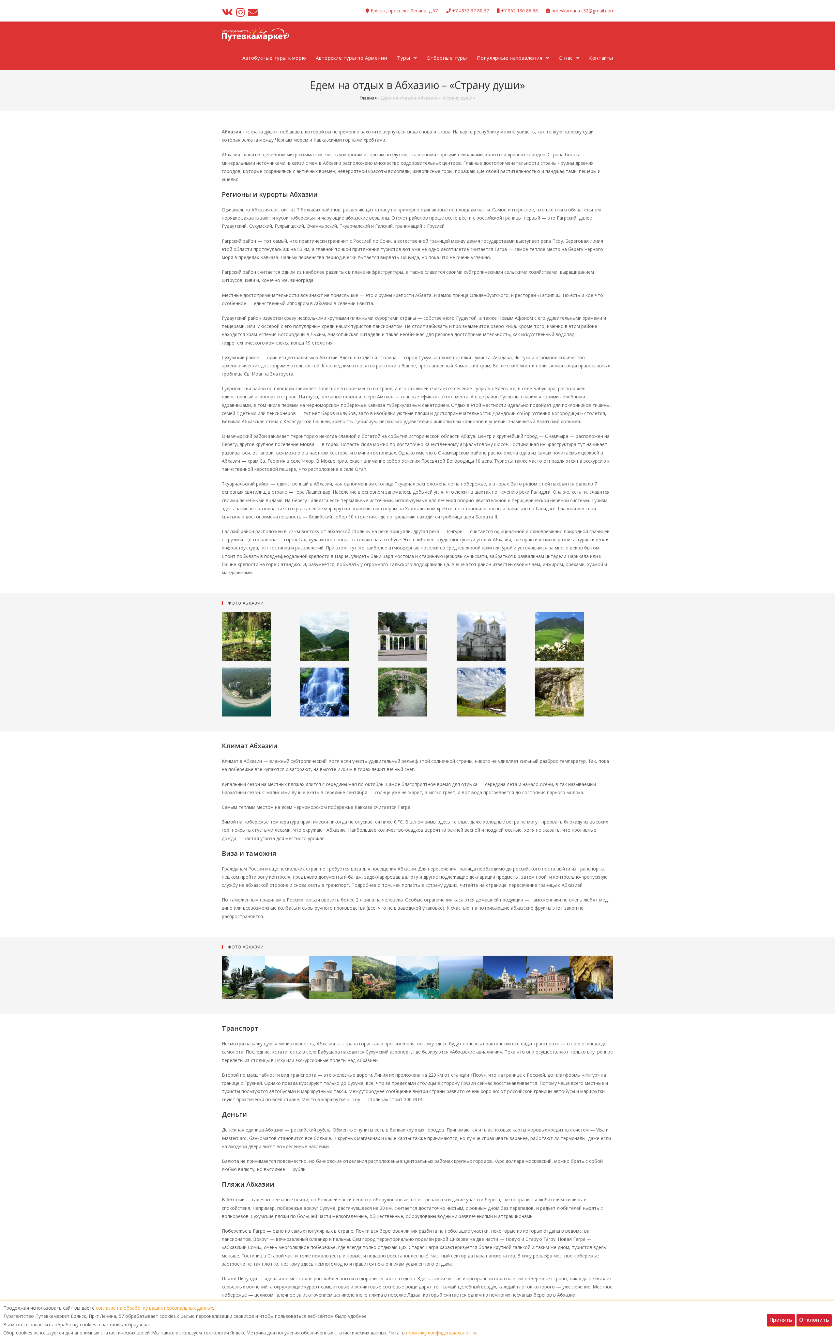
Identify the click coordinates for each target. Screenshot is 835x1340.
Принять (780, 1319)
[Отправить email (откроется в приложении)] (252, 12)
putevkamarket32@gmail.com (583, 11)
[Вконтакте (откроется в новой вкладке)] (228, 12)
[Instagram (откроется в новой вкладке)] (240, 12)
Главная (368, 98)
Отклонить (814, 1319)
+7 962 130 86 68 (519, 11)
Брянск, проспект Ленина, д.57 (404, 11)
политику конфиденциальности (441, 1333)
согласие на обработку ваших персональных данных (154, 1308)
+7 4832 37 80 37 (470, 11)
